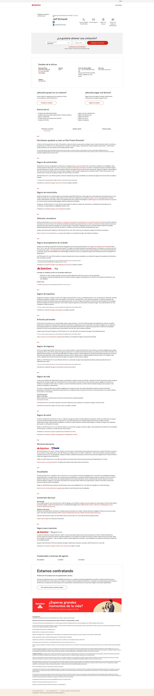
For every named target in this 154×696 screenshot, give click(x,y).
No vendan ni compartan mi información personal (70, 690)
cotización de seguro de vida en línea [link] (54, 405)
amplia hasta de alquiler (72, 167)
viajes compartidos (87, 167)
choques (62, 167)
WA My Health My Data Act (38, 690)
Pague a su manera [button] (94, 102)
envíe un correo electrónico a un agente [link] (52, 233)
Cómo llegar (41, 73)
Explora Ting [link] (40, 281)
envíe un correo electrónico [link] (49, 462)
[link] (93, 23)
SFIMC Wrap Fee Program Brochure (90, 512)
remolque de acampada (70, 222)
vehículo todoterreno (95, 222)
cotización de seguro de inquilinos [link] (53, 310)
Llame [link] (38, 233)
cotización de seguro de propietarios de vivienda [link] (57, 264)
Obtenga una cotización (97, 43)
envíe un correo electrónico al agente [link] (52, 336)
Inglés (59, 69)
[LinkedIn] (54, 22)
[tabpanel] (77, 73)
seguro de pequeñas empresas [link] (60, 367)
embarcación (83, 222)
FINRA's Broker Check (87, 504)
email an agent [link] (45, 518)
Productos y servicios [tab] (47, 129)
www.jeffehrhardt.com (104, 69)
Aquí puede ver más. (42, 399)
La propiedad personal (56, 250)
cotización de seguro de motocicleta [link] (54, 209)
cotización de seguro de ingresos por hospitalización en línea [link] (60, 434)
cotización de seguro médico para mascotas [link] (56, 546)
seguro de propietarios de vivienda (100, 246)
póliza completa (65, 649)
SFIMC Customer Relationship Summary (69, 512)
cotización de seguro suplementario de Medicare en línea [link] (59, 431)
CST (89, 68)
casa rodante (57, 222)
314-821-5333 (41, 81)
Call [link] (38, 518)
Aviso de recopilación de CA (52, 690)
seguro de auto (94, 198)
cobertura (53, 167)
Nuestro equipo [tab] (106, 129)
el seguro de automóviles (78, 166)
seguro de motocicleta (99, 199)
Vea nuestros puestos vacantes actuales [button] (52, 587)
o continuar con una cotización (77, 46)
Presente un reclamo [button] (46, 102)
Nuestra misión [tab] (77, 129)
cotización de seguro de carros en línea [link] (55, 183)
